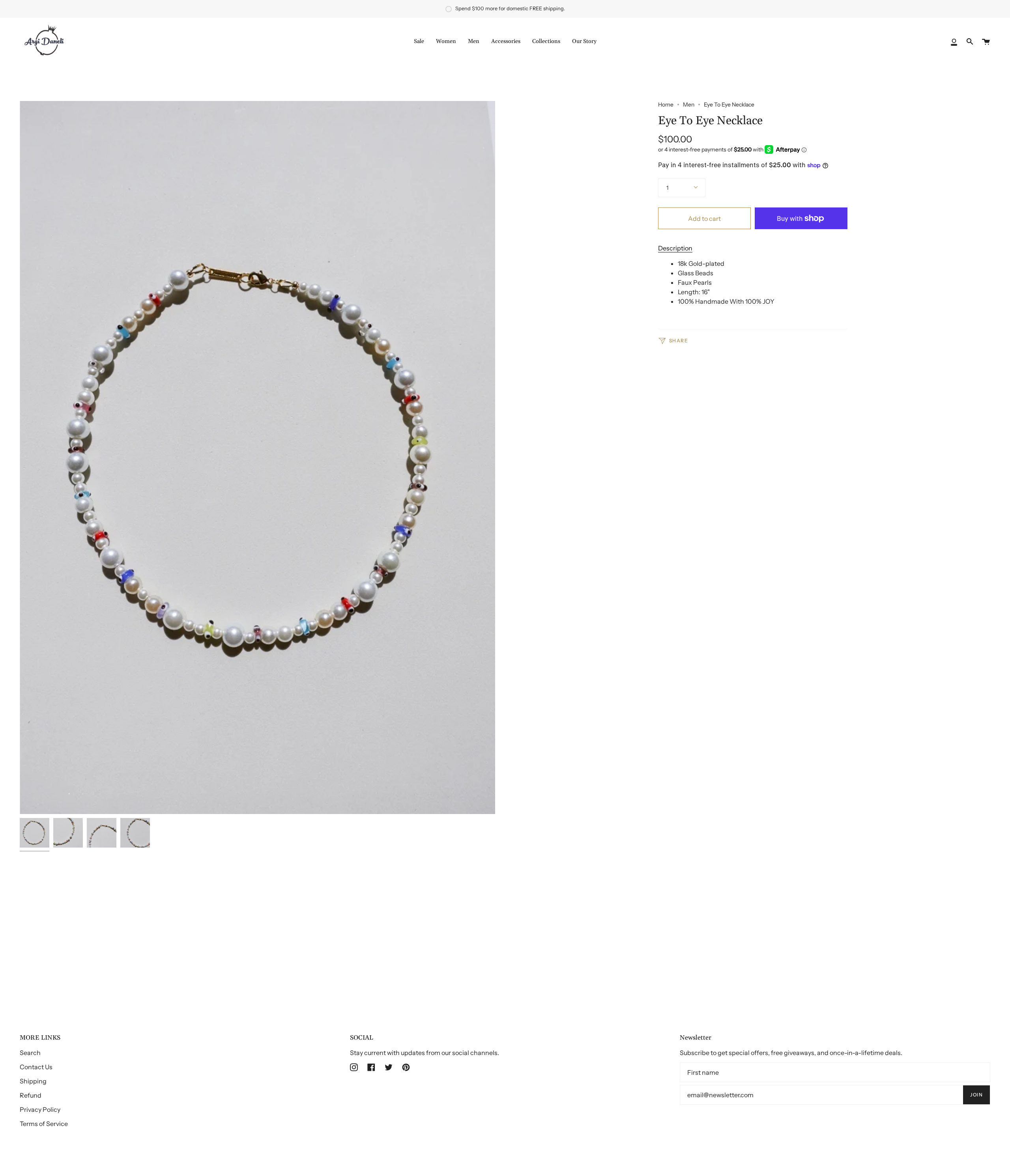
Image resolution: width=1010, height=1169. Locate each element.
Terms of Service (44, 1124)
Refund (30, 1095)
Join (976, 1095)
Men (688, 104)
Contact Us (36, 1067)
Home (665, 104)
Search (30, 1053)
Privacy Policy (40, 1109)
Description (675, 248)
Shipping (33, 1081)
